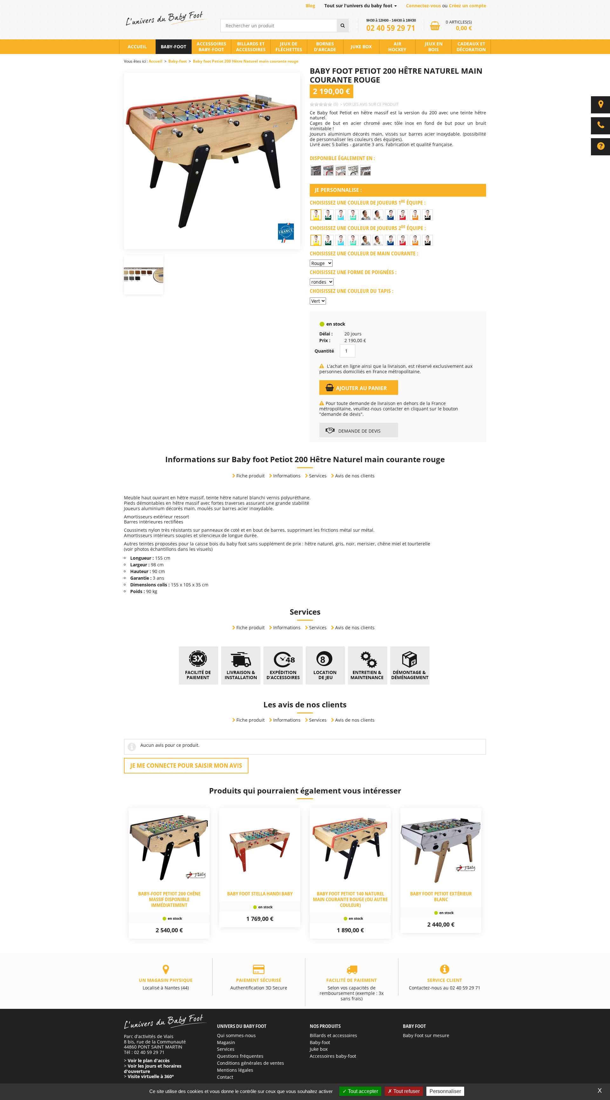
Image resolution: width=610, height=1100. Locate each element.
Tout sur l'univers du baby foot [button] (359, 6)
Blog (310, 6)
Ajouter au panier (361, 388)
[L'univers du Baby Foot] (165, 18)
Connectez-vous (423, 6)
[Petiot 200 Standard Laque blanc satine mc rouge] (328, 170)
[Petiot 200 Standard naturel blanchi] (341, 170)
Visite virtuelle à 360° (151, 1076)
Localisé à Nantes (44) (166, 984)
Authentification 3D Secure (258, 984)
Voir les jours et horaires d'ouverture (152, 1068)
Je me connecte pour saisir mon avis (186, 765)
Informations (287, 476)
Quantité (324, 351)
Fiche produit (250, 476)
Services (318, 476)
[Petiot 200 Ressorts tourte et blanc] (365, 170)
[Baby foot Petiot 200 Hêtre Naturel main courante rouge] (212, 160)
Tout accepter (362, 1091)
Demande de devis (359, 431)
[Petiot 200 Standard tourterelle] (316, 170)
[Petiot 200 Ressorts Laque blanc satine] (353, 170)
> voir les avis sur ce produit (369, 104)
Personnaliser (445, 1091)
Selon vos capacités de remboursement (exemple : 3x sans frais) (351, 989)
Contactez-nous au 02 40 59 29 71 (444, 984)
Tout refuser (406, 1091)
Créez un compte (467, 6)
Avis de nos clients (355, 476)
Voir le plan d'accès (149, 1060)
